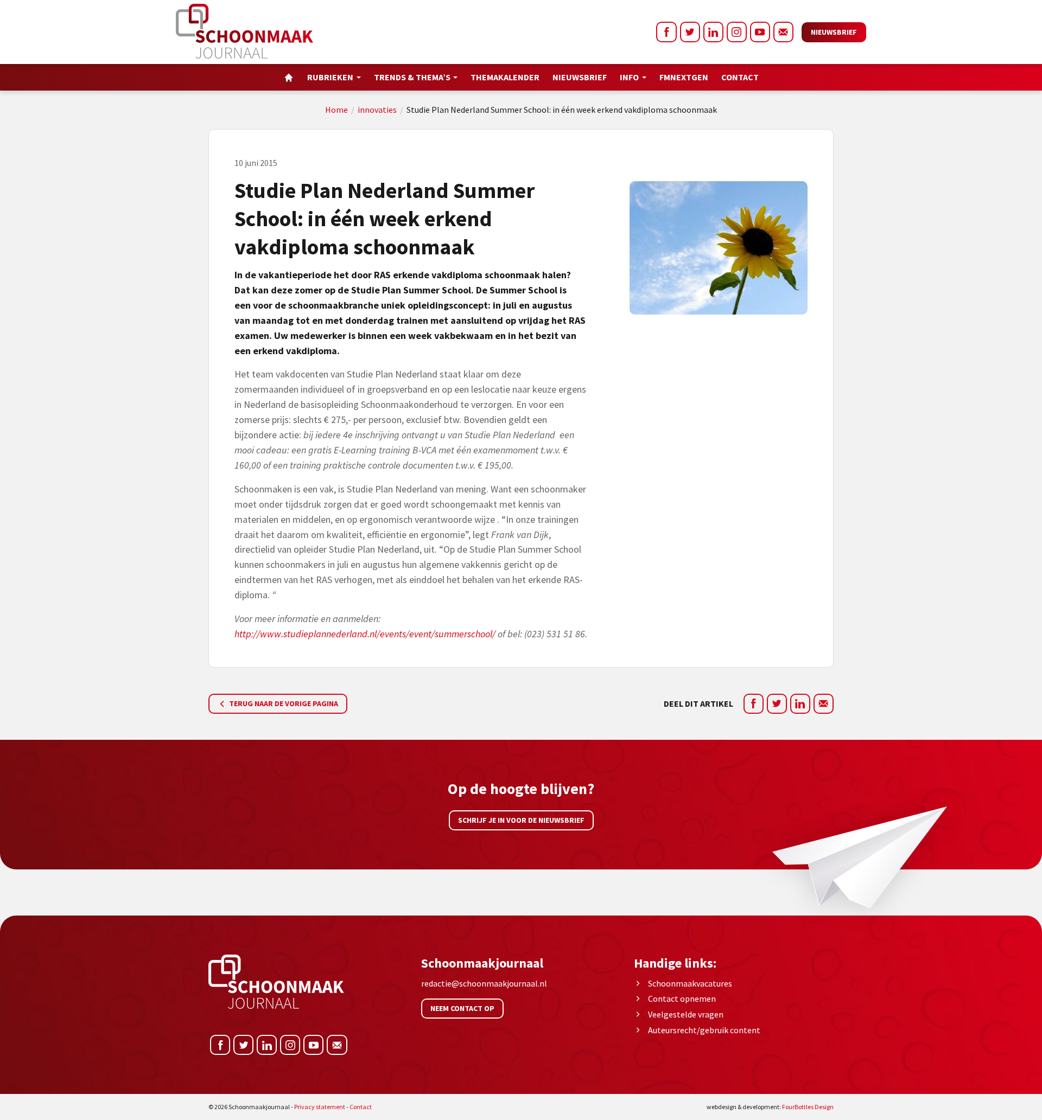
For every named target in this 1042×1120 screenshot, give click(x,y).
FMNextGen (683, 77)
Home (336, 109)
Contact (740, 77)
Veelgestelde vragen (685, 1014)
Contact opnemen (682, 998)
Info (629, 77)
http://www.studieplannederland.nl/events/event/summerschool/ (364, 634)
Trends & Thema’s (412, 77)
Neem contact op (462, 1008)
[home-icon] (289, 77)
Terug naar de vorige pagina (282, 703)
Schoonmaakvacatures (690, 983)
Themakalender (505, 77)
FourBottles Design (770, 1107)
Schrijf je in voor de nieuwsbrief (521, 820)
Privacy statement (319, 1107)
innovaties (377, 109)
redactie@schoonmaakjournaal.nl (484, 983)
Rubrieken (330, 77)
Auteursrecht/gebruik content (704, 1030)
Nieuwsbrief (834, 32)
